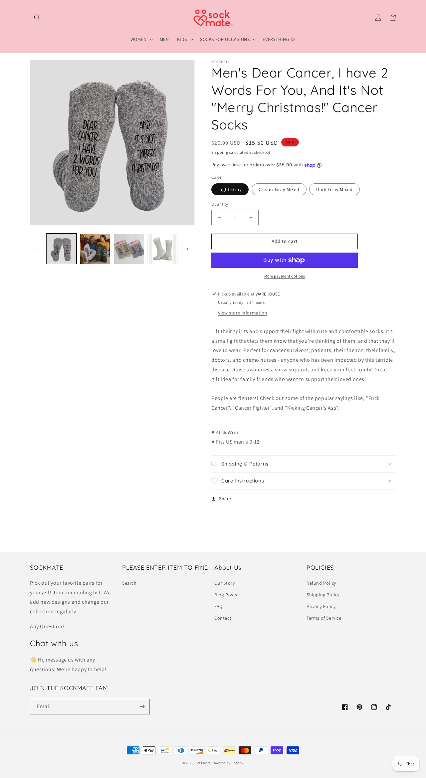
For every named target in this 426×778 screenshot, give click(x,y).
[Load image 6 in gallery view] (162, 249)
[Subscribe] (142, 706)
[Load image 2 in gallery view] (95, 249)
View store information (242, 313)
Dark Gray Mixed (334, 189)
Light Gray (230, 189)
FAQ (218, 606)
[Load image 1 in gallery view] (61, 249)
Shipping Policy (323, 595)
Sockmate (203, 763)
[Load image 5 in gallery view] (129, 249)
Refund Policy (321, 583)
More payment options (284, 276)
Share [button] (225, 498)
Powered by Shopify (228, 763)
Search (129, 583)
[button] (37, 17)
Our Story (224, 583)
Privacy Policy (321, 606)
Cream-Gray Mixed (279, 189)
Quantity (219, 204)
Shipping (219, 152)
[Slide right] (187, 249)
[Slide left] (37, 249)
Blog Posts (225, 595)
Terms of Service (324, 618)
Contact (222, 618)
